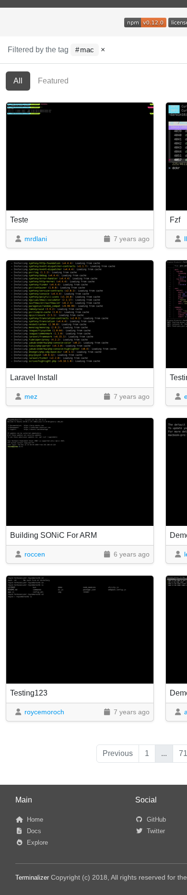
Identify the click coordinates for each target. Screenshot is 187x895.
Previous (118, 753)
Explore (36, 842)
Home (34, 819)
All (18, 81)
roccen (34, 554)
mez (30, 396)
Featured (53, 81)
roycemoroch (44, 712)
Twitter (155, 831)
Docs (33, 831)
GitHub (155, 819)
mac (87, 50)
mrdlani (35, 239)
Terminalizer (32, 877)
